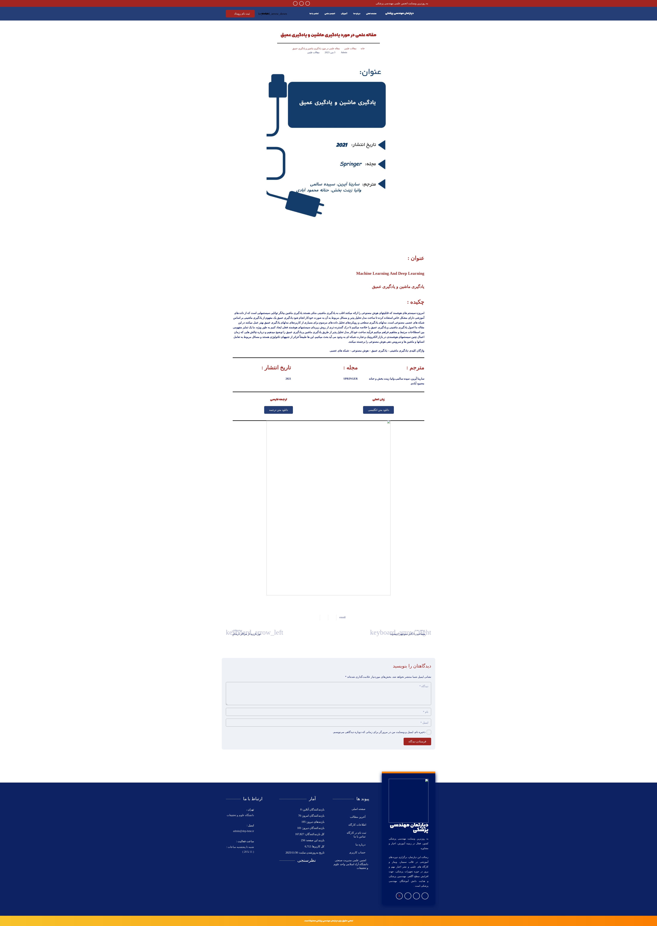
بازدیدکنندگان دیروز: (312, 827)
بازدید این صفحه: (314, 840)
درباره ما (361, 844)
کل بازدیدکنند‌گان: (314, 834)
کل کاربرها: (317, 846)
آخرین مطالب (358, 816)
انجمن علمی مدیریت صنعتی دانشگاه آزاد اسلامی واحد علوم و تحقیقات (351, 864)
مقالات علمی (313, 52)
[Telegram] (301, 3)
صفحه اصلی (359, 809)
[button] (266, 13)
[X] (399, 895)
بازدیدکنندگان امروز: (312, 815)
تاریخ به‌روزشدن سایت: (311, 852)
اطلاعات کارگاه (357, 824)
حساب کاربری (357, 852)
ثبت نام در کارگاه (356, 832)
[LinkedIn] (295, 3)
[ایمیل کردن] (340, 617)
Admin (344, 52)
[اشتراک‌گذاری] (332, 617)
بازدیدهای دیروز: (315, 821)
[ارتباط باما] (328, 507)
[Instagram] (307, 3)
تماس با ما (360, 836)
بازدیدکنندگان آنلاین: (313, 809)
